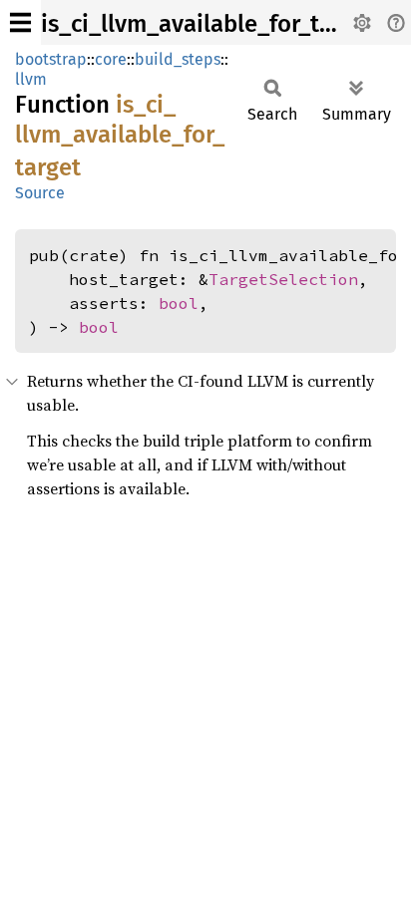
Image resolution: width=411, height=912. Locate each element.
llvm (31, 79)
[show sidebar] (20, 22)
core (111, 59)
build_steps (177, 59)
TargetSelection (283, 279)
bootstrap (51, 59)
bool (179, 303)
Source (40, 192)
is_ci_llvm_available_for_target (208, 24)
